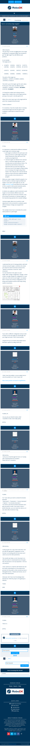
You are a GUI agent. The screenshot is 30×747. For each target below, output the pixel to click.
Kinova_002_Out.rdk (10, 638)
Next (9, 19)
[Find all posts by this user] (15, 119)
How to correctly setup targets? (22, 15)
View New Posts (16, 707)
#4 (27, 330)
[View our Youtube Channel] (8, 733)
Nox (14, 33)
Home (10, 686)
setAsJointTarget (9, 184)
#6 (27, 409)
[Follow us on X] (11, 733)
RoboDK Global (12, 744)
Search (15, 686)
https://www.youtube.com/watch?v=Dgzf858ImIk (13, 380)
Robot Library (16, 705)
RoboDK (4, 15)
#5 (27, 371)
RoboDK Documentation (16, 703)
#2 (27, 142)
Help (19, 686)
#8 (27, 489)
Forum (8, 15)
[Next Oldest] (14, 656)
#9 (27, 542)
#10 (27, 616)
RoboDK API (12, 15)
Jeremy (5, 490)
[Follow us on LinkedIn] (15, 733)
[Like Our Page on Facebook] (18, 733)
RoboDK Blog (16, 711)
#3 (27, 260)
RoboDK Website (15, 709)
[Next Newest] (16, 656)
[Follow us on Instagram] (21, 733)
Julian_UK (14, 359)
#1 (27, 46)
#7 (27, 451)
